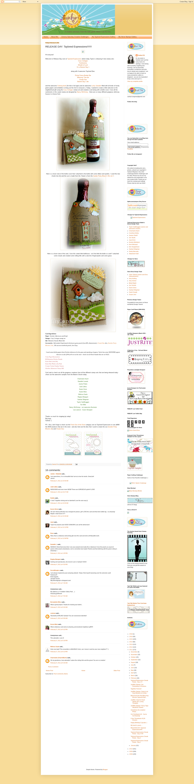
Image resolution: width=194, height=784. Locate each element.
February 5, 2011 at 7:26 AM (58, 583)
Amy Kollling (133, 278)
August (133, 662)
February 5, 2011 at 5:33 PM (58, 640)
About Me (54, 37)
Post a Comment (53, 667)
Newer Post (49, 670)
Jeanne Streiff (133, 235)
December (134, 652)
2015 (131, 639)
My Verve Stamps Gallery (128, 37)
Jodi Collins (54, 487)
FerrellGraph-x (55, 570)
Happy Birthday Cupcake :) (139, 722)
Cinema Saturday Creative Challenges (75, 37)
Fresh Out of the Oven (78, 425)
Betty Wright (132, 283)
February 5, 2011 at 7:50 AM (58, 596)
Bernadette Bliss (55, 602)
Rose (52, 533)
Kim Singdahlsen (134, 247)
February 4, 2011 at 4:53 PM (58, 564)
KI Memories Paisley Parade (53, 359)
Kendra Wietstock (134, 242)
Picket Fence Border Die (83, 75)
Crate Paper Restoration (52, 357)
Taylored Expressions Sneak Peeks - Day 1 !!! (139, 681)
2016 (131, 636)
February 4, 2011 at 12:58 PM (59, 538)
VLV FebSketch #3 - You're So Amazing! (139, 715)
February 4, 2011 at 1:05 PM (58, 553)
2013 (131, 644)
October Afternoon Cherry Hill (54, 368)
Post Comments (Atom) (61, 674)
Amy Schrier (132, 281)
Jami (52, 522)
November (134, 654)
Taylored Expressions (74, 59)
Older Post (117, 670)
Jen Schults (132, 285)
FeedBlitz (130, 149)
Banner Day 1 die (83, 81)
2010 (131, 749)
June (132, 667)
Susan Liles (132, 294)
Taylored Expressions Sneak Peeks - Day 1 (139, 741)
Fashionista (83, 63)
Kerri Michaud (133, 244)
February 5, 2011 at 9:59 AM (58, 618)
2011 (131, 649)
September (134, 660)
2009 (131, 751)
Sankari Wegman (134, 249)
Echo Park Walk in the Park (53, 364)
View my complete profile (135, 81)
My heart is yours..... (137, 725)
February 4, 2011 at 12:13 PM (59, 527)
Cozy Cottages (83, 61)
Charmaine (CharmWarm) (58, 658)
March (133, 675)
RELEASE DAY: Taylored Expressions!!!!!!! (138, 728)
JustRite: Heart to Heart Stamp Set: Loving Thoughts (138, 701)
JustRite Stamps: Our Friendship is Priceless (138, 685)
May (132, 670)
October (133, 657)
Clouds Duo (83, 79)
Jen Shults (132, 237)
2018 (131, 634)
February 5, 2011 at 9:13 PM (58, 651)
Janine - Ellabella (55, 474)
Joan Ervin (132, 240)
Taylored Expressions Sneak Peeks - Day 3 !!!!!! (139, 733)
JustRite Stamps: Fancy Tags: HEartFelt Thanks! (140, 706)
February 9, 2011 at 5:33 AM (58, 663)
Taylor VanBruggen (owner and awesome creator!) (138, 227)
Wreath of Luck (83, 65)
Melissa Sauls (54, 646)
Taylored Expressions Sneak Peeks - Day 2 (139, 737)
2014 (131, 642)
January (133, 745)
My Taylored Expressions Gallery (103, 37)
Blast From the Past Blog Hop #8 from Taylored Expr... (140, 696)
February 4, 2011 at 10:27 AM (59, 492)
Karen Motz (54, 624)
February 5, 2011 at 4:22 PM (58, 629)
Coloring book (61, 86)
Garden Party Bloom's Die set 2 (103, 176)
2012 (131, 647)
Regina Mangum (55, 559)
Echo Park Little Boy (51, 361)
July (132, 665)
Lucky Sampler (96, 86)
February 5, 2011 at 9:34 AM (58, 607)
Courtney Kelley (134, 233)
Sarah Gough (133, 292)
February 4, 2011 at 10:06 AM (59, 481)
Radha (52, 498)
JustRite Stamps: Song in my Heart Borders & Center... (139, 692)
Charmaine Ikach (134, 231)
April (132, 673)
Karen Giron (54, 509)
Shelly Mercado (134, 251)
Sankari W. (141, 55)
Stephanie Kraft (133, 253)
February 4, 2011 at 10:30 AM (59, 503)
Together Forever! (136, 689)
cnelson (52, 613)
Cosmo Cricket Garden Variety (54, 366)
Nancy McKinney (82, 92)
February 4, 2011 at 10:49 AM (59, 516)
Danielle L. (53, 544)
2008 (131, 754)
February (134, 678)
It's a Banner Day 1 (83, 67)
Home (46, 37)
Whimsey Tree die (83, 77)
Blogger (105, 769)
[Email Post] (76, 464)
